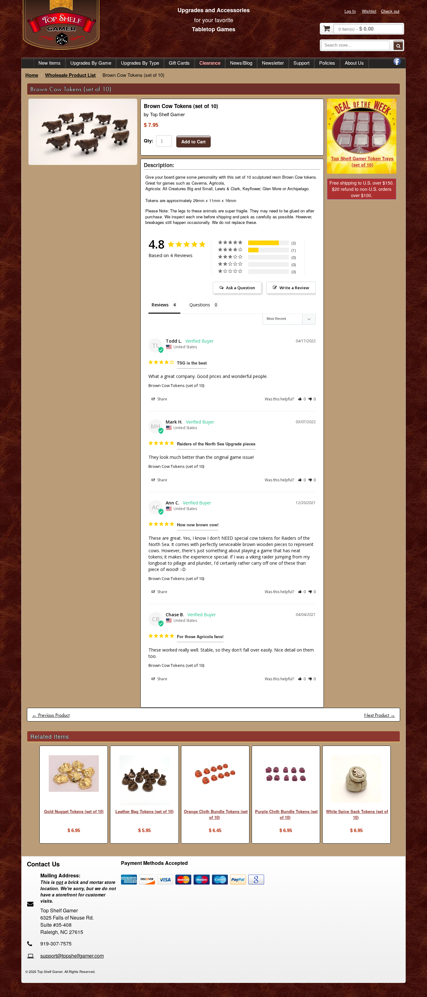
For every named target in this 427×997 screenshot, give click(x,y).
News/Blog (241, 62)
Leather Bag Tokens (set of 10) (144, 811)
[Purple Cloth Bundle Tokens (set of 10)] (286, 775)
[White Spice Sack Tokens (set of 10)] (356, 780)
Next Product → (379, 715)
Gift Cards (179, 62)
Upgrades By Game (90, 62)
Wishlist (369, 11)
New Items (49, 62)
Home (31, 75)
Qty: (148, 140)
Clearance (209, 62)
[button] (301, 399)
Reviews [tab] (160, 305)
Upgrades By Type (140, 62)
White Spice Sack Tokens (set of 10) (357, 814)
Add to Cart (193, 141)
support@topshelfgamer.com (72, 955)
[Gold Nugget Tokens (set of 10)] (74, 774)
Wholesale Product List (70, 75)
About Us (354, 62)
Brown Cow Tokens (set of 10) (176, 385)
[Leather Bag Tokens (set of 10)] (144, 781)
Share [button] (161, 399)
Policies (327, 62)
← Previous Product (50, 715)
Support (301, 62)
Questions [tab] (199, 305)
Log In (350, 11)
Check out (390, 11)
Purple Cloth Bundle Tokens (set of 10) (286, 814)
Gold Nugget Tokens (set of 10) (73, 811)
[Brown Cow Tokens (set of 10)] (82, 163)
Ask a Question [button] (240, 287)
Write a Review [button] (294, 287)
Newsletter (273, 62)
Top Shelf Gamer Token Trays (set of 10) (362, 161)
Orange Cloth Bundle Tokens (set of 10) (216, 814)
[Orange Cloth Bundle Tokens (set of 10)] (215, 775)
